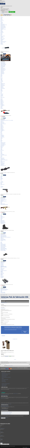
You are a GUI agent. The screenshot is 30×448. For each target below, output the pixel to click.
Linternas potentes (3, 244)
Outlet (1, 291)
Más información (2, 417)
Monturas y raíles (3, 159)
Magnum (2, 216)
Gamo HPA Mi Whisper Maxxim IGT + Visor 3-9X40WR (7, 120)
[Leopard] (6, 15)
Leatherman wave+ (3, 65)
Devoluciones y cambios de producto (6, 373)
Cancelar (1, 443)
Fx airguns (2, 81)
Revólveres (2, 182)
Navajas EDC (2, 28)
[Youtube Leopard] (9, 368)
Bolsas (1, 267)
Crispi (1, 215)
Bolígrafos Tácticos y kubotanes (4, 289)
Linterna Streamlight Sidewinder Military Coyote (7, 351)
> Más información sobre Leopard (4, 409)
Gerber (1, 18)
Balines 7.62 (2, 102)
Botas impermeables (3, 222)
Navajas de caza (3, 25)
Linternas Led (2, 238)
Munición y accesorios (3, 123)
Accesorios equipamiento (4, 270)
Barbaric (2, 218)
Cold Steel (2, 17)
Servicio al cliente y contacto (5, 379)
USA (4, 302)
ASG (1, 93)
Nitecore (2, 243)
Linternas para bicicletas (3, 248)
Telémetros (2, 277)
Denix (1, 202)
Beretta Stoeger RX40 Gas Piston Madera (6, 115)
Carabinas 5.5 (2, 71)
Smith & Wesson (2, 97)
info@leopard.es (25, 367)
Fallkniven (2, 19)
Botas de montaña (3, 221)
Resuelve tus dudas (25, 332)
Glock (1, 92)
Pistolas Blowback (3, 88)
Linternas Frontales (3, 239)
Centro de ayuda (4, 372)
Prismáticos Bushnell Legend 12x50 (7, 284)
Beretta (1, 89)
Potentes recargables (3, 245)
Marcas (1, 290)
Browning (2, 178)
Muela (1, 34)
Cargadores (2, 105)
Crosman (2, 80)
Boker (1, 30)
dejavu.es (28, 447)
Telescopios (2, 276)
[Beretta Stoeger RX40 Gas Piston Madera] (15, 112)
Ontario (2, 22)
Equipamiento (2, 265)
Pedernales (2, 272)
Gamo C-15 (2, 121)
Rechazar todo (2, 444)
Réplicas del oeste (3, 203)
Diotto (1, 219)
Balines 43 (2, 103)
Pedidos (3, 378)
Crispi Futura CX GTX (3, 234)
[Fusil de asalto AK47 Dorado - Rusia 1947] (15, 208)
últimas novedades (3, 292)
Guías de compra (4, 381)
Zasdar (1, 148)
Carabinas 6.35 (2, 72)
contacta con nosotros (15, 393)
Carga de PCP (2, 164)
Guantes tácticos (3, 268)
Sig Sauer (2, 91)
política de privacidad (9, 365)
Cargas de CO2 (2, 158)
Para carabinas (2, 135)
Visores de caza (2, 145)
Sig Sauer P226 (2, 122)
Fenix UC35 (2, 263)
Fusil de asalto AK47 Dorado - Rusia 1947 (8, 211)
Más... (1, 134)
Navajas (2, 23)
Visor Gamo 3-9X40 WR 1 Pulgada (8, 172)
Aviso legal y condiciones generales (6, 383)
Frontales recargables (3, 250)
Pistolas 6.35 (2, 87)
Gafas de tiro (2, 269)
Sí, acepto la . (8, 365)
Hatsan (1, 75)
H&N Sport (2, 130)
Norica (1, 76)
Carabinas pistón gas (3, 69)
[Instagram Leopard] (7, 368)
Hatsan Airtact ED (3, 119)
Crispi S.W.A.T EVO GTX (3, 235)
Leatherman (2, 37)
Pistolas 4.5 (2, 86)
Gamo (1, 74)
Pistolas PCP (2, 84)
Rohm (1, 183)
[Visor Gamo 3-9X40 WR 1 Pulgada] (15, 169)
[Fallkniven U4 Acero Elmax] (15, 48)
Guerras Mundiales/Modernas (4, 204)
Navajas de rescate (3, 26)
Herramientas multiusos (3, 41)
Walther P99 (2, 200)
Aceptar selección (5, 444)
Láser (1, 160)
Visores (1, 106)
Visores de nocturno (3, 143)
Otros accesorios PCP (3, 165)
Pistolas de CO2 (2, 85)
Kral (1, 77)
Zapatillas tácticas (3, 223)
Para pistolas (2, 136)
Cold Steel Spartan (3, 63)
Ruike (1, 33)
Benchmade (2, 20)
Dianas (1, 107)
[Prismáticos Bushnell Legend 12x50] (15, 281)
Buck (1, 21)
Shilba (1, 149)
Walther (1, 90)
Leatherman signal (3, 66)
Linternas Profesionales (3, 246)
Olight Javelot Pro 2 (3, 262)
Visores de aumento (3, 142)
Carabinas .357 (2, 73)
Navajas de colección (3, 27)
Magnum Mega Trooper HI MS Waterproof (5, 237)
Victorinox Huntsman (3, 64)
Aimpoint (2, 147)
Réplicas (2, 201)
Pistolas (1, 82)
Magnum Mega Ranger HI (4, 236)
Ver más (15, 359)
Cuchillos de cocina (3, 42)
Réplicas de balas (3, 161)
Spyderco (2, 29)
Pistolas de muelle (3, 83)
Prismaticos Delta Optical (3, 288)
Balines (1, 99)
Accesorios (2, 44)
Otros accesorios (3, 162)
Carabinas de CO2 (3, 70)
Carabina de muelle (3, 68)
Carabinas (2, 67)
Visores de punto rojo (3, 144)
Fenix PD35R (2, 264)
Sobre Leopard (3, 380)
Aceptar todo (8, 444)
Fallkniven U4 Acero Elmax (5, 51)
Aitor (1, 16)
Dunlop (1, 217)
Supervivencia (2, 273)
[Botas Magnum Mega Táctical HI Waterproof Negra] (15, 227)
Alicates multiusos (3, 38)
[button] (2, 428)
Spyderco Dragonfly (3, 62)
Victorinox (2, 36)
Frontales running (3, 249)
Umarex (1, 133)
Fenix (1, 242)
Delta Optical (2, 150)
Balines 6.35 (2, 101)
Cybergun (2, 95)
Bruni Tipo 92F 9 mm (3, 198)
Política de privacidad (4, 384)
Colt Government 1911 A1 (4, 199)
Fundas (1, 153)
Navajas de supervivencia (4, 24)
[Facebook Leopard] (6, 368)
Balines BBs (2, 104)
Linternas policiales (3, 247)
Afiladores (2, 43)
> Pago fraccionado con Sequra (4, 395)
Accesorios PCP (2, 163)
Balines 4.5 (2, 100)
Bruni (1, 177)
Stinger (1, 79)
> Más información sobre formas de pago (5, 394)
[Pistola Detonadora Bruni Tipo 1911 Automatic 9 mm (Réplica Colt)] (15, 190)
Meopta (1, 146)
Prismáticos (2, 274)
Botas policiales (2, 220)
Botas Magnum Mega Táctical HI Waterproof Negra (7, 230)
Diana (1, 78)
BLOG (10, 368)
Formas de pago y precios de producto (6, 377)
